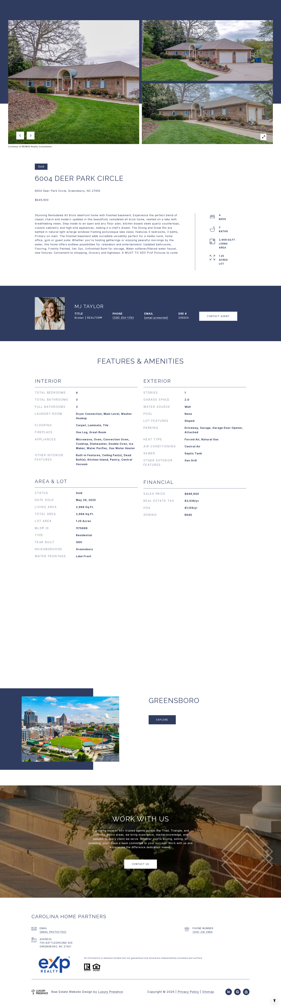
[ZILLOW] (246, 992)
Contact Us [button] (140, 864)
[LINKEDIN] (228, 992)
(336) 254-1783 (123, 317)
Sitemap (208, 991)
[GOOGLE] (237, 992)
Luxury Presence (110, 991)
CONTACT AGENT (218, 316)
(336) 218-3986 (203, 932)
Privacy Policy (188, 991)
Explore (162, 719)
